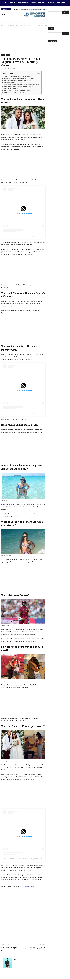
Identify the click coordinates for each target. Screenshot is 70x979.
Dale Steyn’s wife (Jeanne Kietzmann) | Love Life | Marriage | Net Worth (35, 949)
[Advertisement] (23, 41)
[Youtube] (4, 14)
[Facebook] (2, 14)
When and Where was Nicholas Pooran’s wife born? (19, 78)
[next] (68, 9)
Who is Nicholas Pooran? (10, 88)
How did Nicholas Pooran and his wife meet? (17, 90)
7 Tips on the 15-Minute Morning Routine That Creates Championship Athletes (29, 9)
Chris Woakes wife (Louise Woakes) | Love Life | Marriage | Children (10, 949)
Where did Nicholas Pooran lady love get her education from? (22, 84)
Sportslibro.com (29, 886)
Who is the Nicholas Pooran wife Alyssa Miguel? (17, 76)
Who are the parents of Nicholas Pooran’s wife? (18, 80)
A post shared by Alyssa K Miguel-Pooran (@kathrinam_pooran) (25, 236)
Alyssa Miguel (5, 504)
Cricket (8, 25)
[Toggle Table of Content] (38, 73)
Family (7, 55)
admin (4, 68)
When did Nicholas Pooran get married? (15, 92)
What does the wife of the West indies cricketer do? (19, 86)
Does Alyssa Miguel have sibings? (13, 82)
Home (2, 25)
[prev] (65, 9)
